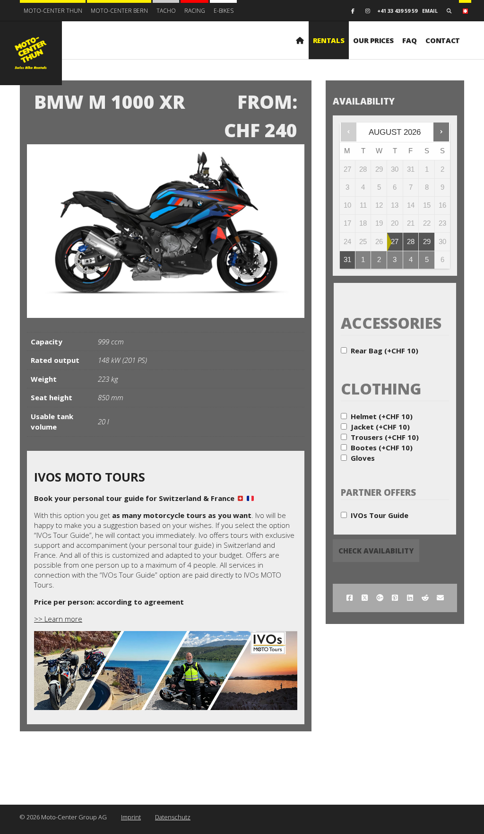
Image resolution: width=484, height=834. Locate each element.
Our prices (373, 40)
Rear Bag (384, 350)
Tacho (166, 11)
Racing (194, 11)
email (430, 10)
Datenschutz (172, 817)
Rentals (329, 40)
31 (347, 259)
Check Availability (376, 550)
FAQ (409, 40)
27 (394, 242)
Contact (442, 40)
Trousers (385, 437)
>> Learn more (58, 618)
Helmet (382, 416)
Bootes (382, 447)
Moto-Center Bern (119, 11)
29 (427, 242)
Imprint (131, 817)
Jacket (380, 426)
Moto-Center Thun (53, 11)
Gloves (363, 458)
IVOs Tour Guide (379, 515)
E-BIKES (223, 11)
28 (411, 242)
